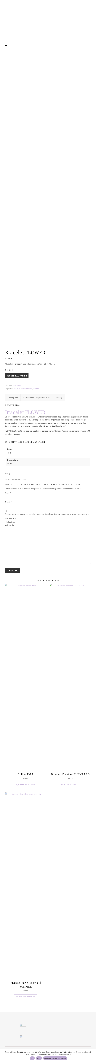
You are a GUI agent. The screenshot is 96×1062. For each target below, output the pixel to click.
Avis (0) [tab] (59, 397)
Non (39, 1058)
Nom (8, 493)
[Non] (93, 1055)
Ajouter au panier (17, 376)
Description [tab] (13, 397)
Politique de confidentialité (55, 1058)
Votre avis (10, 525)
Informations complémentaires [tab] (36, 397)
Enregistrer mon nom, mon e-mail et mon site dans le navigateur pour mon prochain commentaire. (47, 514)
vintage (36, 389)
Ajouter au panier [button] (25, 785)
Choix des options (25, 997)
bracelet (17, 389)
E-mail (8, 502)
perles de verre (26, 389)
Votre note (10, 518)
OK (32, 1058)
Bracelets (17, 385)
